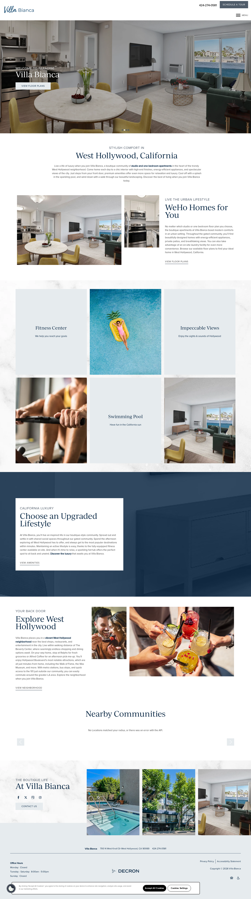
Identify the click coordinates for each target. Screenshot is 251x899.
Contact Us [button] (29, 806)
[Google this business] (33, 797)
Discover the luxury (60, 554)
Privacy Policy (207, 861)
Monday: (14, 867)
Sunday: (14, 876)
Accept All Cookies (154, 888)
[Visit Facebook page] (18, 797)
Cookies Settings (179, 888)
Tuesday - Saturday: (20, 871)
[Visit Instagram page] (40, 797)
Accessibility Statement (229, 861)
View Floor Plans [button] (33, 86)
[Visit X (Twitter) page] (26, 797)
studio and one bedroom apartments (151, 166)
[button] (234, 5)
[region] (106, 888)
